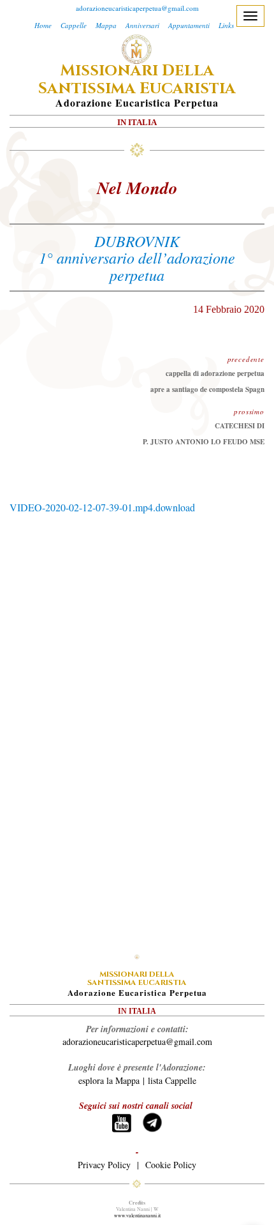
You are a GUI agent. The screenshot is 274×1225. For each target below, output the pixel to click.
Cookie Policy (170, 1165)
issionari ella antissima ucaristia (137, 80)
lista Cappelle (172, 1080)
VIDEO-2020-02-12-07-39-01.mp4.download (102, 507)
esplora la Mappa (109, 1080)
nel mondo (137, 188)
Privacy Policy (104, 1165)
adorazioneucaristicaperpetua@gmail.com (137, 8)
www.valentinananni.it (137, 1215)
